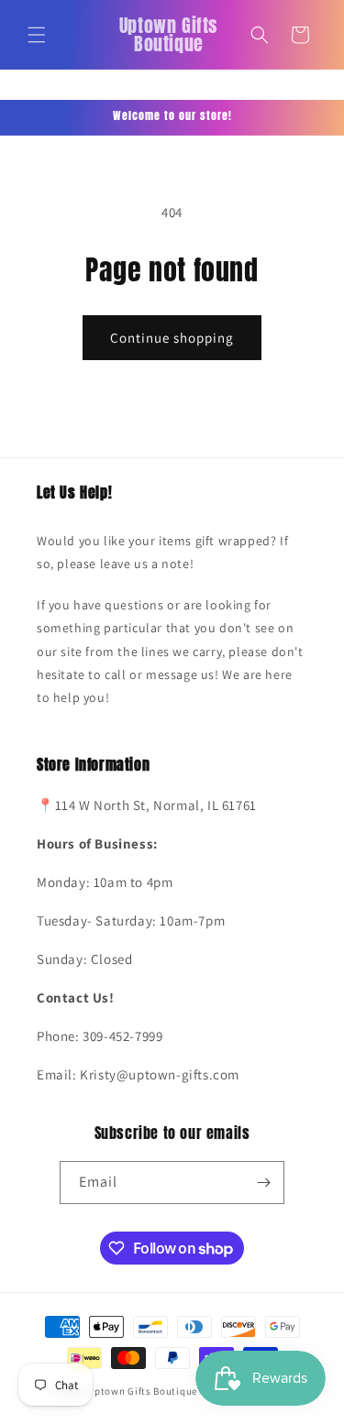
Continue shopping (172, 337)
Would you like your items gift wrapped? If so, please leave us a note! (162, 552)
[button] (37, 35)
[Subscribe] (263, 1182)
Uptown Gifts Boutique (142, 1391)
